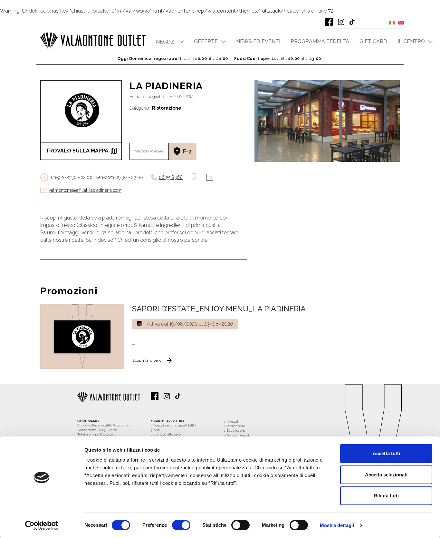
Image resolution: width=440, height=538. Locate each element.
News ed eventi (258, 41)
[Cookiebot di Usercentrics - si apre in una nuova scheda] (42, 525)
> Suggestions (234, 430)
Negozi (154, 96)
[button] (169, 42)
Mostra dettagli (337, 525)
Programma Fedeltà (320, 41)
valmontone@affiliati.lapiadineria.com (85, 190)
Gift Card (373, 41)
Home (134, 96)
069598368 (171, 177)
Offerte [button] (206, 41)
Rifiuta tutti (386, 495)
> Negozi (231, 421)
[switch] (181, 525)
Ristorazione (166, 108)
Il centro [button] (411, 41)
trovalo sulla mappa (77, 151)
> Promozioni (234, 426)
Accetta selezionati (386, 474)
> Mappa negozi (236, 435)
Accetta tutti (386, 453)
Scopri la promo (147, 360)
